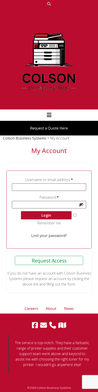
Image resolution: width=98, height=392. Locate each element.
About (51, 308)
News (69, 308)
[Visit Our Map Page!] (62, 325)
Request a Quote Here (49, 128)
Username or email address (49, 179)
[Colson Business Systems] (49, 105)
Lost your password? (49, 235)
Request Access (49, 260)
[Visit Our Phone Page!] (52, 325)
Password (49, 197)
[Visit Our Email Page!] (43, 325)
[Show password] (81, 204)
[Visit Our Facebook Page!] (35, 325)
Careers (31, 308)
